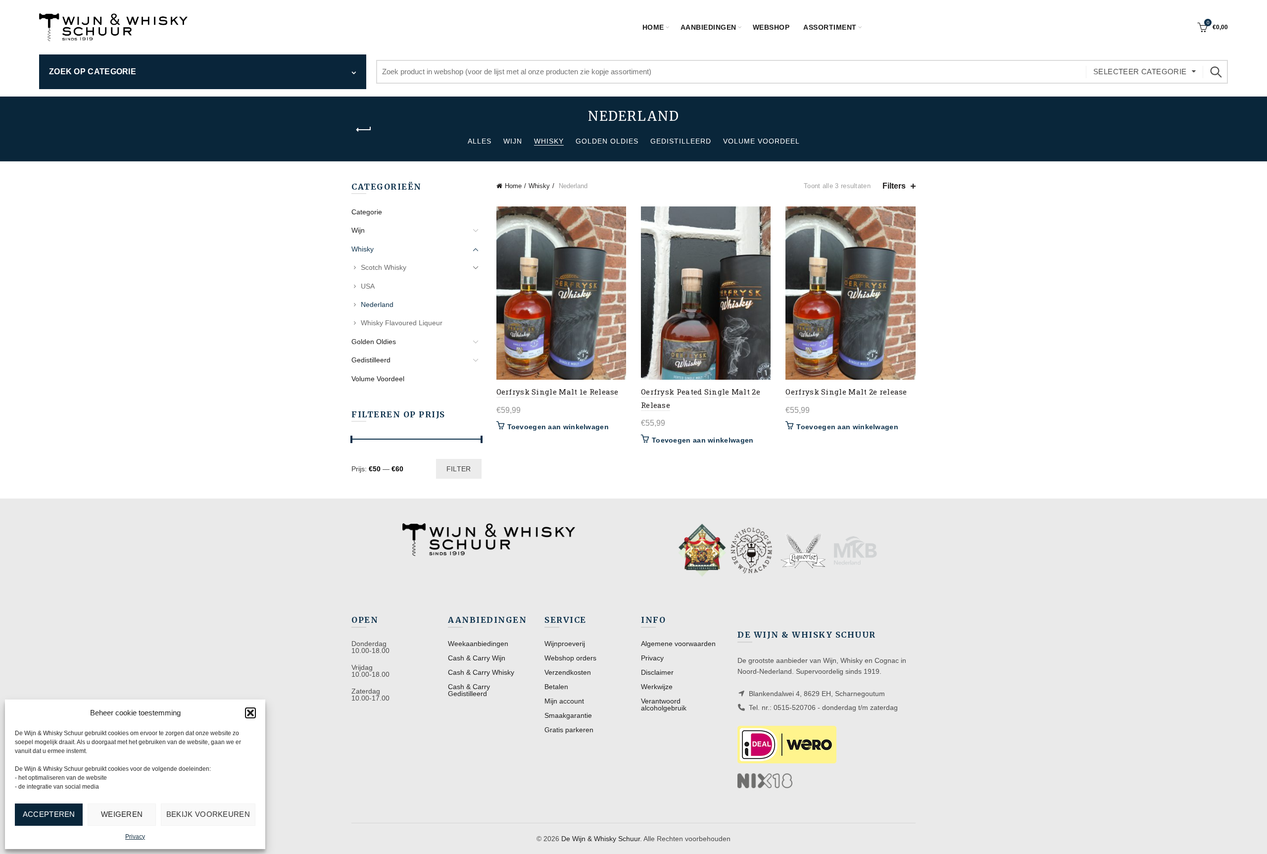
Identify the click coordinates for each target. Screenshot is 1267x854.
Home (653, 27)
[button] (250, 713)
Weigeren (122, 814)
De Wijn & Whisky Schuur (600, 839)
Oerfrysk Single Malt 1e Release (557, 392)
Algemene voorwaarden (678, 644)
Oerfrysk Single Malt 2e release (846, 392)
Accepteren (49, 814)
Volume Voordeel (761, 141)
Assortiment (830, 27)
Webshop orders (570, 658)
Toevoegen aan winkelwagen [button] (558, 427)
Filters (894, 186)
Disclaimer (657, 672)
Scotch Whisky (383, 267)
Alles (479, 141)
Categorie (366, 212)
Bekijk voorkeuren (208, 814)
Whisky (549, 141)
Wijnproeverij (564, 644)
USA (368, 286)
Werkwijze (657, 687)
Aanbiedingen (708, 27)
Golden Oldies (607, 141)
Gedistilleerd (680, 141)
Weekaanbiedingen (478, 644)
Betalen (556, 687)
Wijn (512, 141)
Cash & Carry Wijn (476, 658)
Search (1215, 72)
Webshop (771, 27)
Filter (458, 469)
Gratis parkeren (568, 730)
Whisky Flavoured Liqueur (401, 323)
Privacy (135, 836)
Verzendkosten (567, 672)
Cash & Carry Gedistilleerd (469, 690)
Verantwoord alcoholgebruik (663, 704)
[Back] (363, 130)
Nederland (377, 304)
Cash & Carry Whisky (481, 672)
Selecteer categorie (1140, 71)
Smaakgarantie (568, 715)
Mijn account (564, 701)
